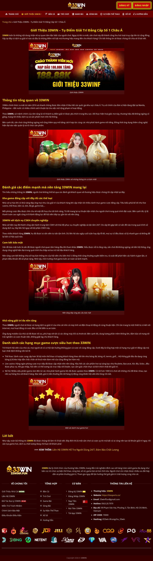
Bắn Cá (51, 14)
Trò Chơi (65, 14)
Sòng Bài (93, 14)
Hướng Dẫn (142, 14)
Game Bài (79, 14)
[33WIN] (76, 5)
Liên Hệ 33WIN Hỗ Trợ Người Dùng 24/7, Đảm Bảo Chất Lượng (85, 449)
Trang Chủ (13, 14)
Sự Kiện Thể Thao (111, 14)
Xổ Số (128, 14)
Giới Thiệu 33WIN (33, 14)
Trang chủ (6, 22)
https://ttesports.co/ (111, 495)
